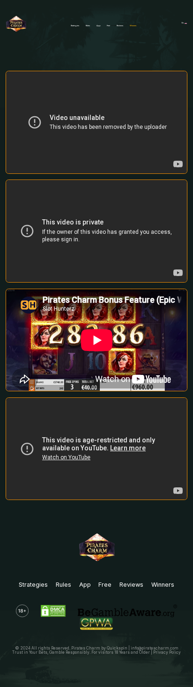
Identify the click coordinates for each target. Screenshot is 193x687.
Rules (88, 25)
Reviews (120, 25)
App (98, 25)
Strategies (75, 25)
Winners (133, 25)
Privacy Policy (167, 652)
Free (108, 25)
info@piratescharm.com (154, 648)
